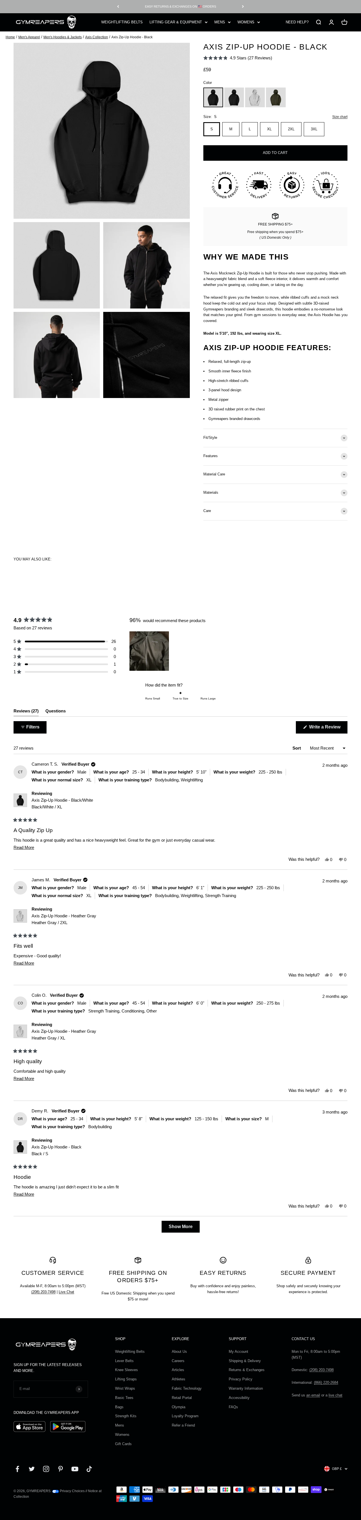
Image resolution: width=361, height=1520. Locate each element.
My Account (238, 1351)
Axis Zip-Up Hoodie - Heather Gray (64, 919)
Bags (119, 1407)
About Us (179, 1351)
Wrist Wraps (125, 1388)
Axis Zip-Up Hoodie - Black (57, 1150)
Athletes (178, 1379)
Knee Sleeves (126, 1370)
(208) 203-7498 (43, 1292)
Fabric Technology (187, 1388)
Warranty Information (246, 1388)
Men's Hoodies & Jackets (62, 37)
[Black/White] (234, 97)
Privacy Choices (72, 1491)
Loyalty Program (185, 1416)
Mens (119, 1425)
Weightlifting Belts (130, 1351)
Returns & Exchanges (247, 1370)
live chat (335, 1395)
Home (10, 37)
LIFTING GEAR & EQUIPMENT (175, 22)
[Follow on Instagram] (46, 1469)
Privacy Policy (240, 1379)
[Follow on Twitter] (32, 1469)
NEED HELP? (297, 22)
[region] (149, 651)
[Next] (243, 6)
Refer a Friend (183, 1425)
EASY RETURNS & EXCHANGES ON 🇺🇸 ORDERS (180, 6)
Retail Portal (182, 1398)
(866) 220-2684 (326, 1382)
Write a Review (327, 729)
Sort (297, 748)
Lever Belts (124, 1361)
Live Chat (66, 1292)
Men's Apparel (29, 37)
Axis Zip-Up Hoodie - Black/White (62, 803)
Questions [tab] (55, 712)
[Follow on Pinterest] (60, 1469)
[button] (237, 57)
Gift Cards (123, 1444)
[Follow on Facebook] (17, 1469)
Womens (122, 1434)
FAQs (233, 1407)
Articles (178, 1370)
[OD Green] (276, 97)
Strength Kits (126, 1416)
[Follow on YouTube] (75, 1469)
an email (313, 1395)
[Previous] (118, 6)
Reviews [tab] (26, 712)
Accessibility (239, 1398)
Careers (178, 1361)
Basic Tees (124, 1398)
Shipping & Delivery (245, 1361)
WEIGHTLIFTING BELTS (122, 22)
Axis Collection (96, 37)
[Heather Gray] (255, 97)
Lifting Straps (126, 1379)
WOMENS (245, 22)
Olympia (178, 1407)
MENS (219, 22)
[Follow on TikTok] (89, 1469)
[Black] (213, 97)
